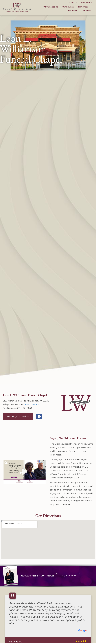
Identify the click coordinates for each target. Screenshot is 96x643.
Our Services (68, 7)
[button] (24, 472)
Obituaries (86, 10)
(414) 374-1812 (31, 404)
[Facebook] (39, 416)
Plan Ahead (83, 7)
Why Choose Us (50, 7)
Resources (72, 10)
